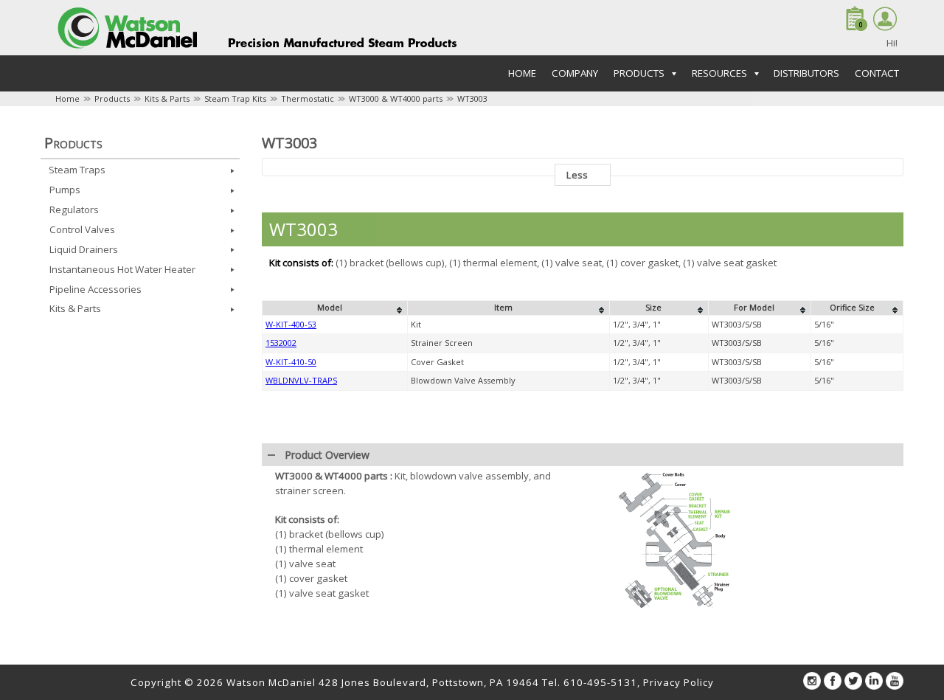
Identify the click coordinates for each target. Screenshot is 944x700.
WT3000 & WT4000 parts (395, 98)
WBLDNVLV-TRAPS (301, 380)
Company (575, 73)
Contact (877, 73)
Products (112, 98)
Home (522, 73)
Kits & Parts (167, 98)
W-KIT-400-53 (291, 324)
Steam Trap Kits (235, 98)
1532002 (281, 342)
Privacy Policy (678, 682)
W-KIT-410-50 (291, 361)
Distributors (806, 73)
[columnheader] (335, 308)
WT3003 (472, 98)
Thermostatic (307, 98)
